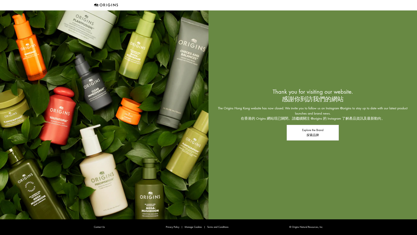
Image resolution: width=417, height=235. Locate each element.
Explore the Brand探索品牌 (313, 132)
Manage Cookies (193, 227)
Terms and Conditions (218, 227)
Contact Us (99, 227)
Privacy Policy (172, 227)
